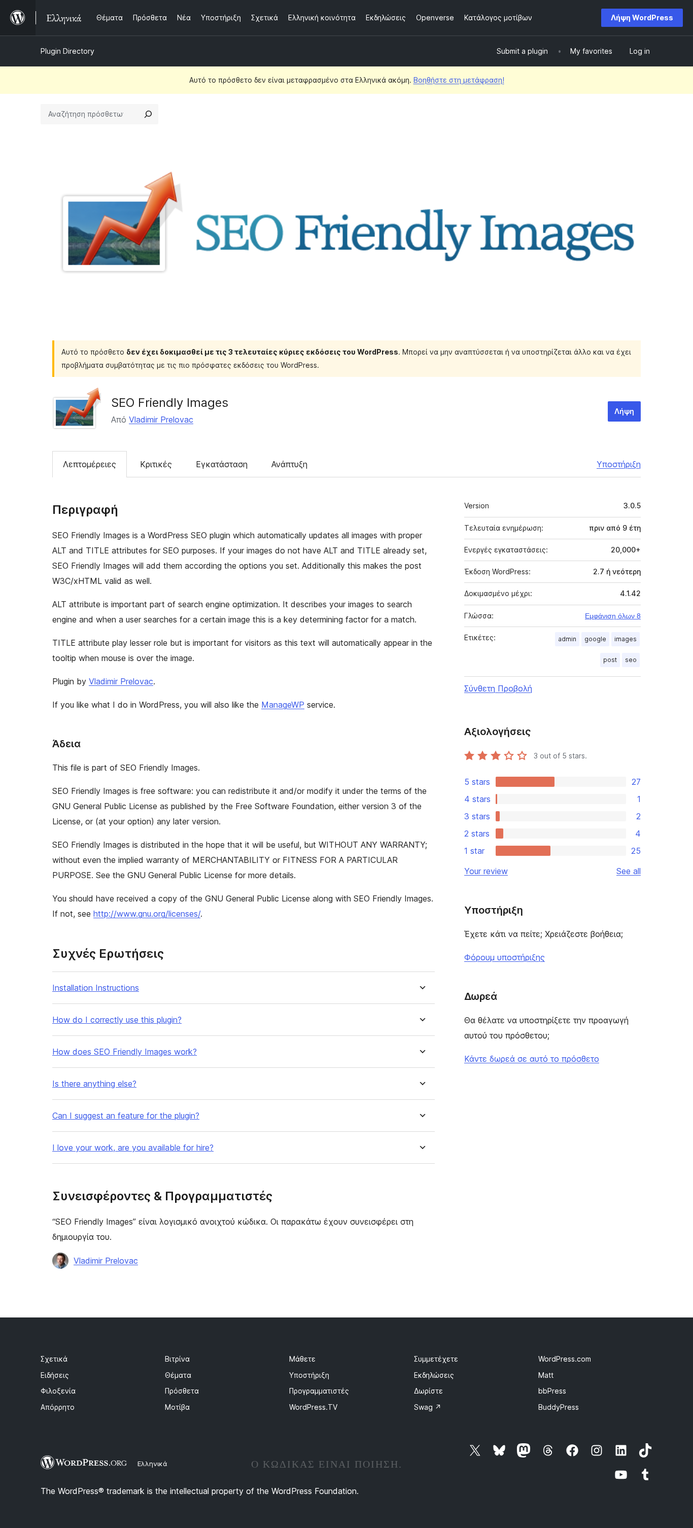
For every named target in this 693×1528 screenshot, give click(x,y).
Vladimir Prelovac (161, 419)
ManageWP (282, 705)
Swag (427, 1407)
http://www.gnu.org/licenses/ (146, 914)
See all (628, 871)
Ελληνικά (152, 1464)
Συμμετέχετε (436, 1359)
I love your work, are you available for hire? (133, 1148)
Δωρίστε (428, 1390)
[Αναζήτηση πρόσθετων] (148, 114)
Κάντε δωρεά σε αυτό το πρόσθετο (531, 1059)
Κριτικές (156, 464)
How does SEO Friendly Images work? (124, 1052)
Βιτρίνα (177, 1359)
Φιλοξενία (58, 1390)
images (625, 639)
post (610, 660)
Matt (545, 1375)
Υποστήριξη (619, 464)
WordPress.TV (313, 1407)
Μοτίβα (177, 1407)
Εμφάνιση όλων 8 (613, 616)
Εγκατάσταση (222, 464)
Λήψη (624, 411)
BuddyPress (558, 1407)
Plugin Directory (67, 51)
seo (631, 660)
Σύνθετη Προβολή (498, 688)
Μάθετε (302, 1359)
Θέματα (178, 1375)
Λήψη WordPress (642, 17)
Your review (486, 871)
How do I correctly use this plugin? (117, 1020)
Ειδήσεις (55, 1375)
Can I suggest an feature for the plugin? (125, 1116)
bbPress (552, 1390)
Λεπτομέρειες (89, 464)
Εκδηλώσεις (434, 1375)
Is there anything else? (94, 1084)
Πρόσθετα (182, 1390)
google (595, 639)
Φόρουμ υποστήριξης (504, 957)
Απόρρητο (58, 1407)
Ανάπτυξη (289, 464)
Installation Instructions (95, 988)
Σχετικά (54, 1359)
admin (567, 639)
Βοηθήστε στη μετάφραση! (458, 80)
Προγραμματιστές (319, 1390)
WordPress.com (564, 1359)
